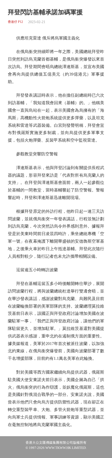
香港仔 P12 (15, 22)
